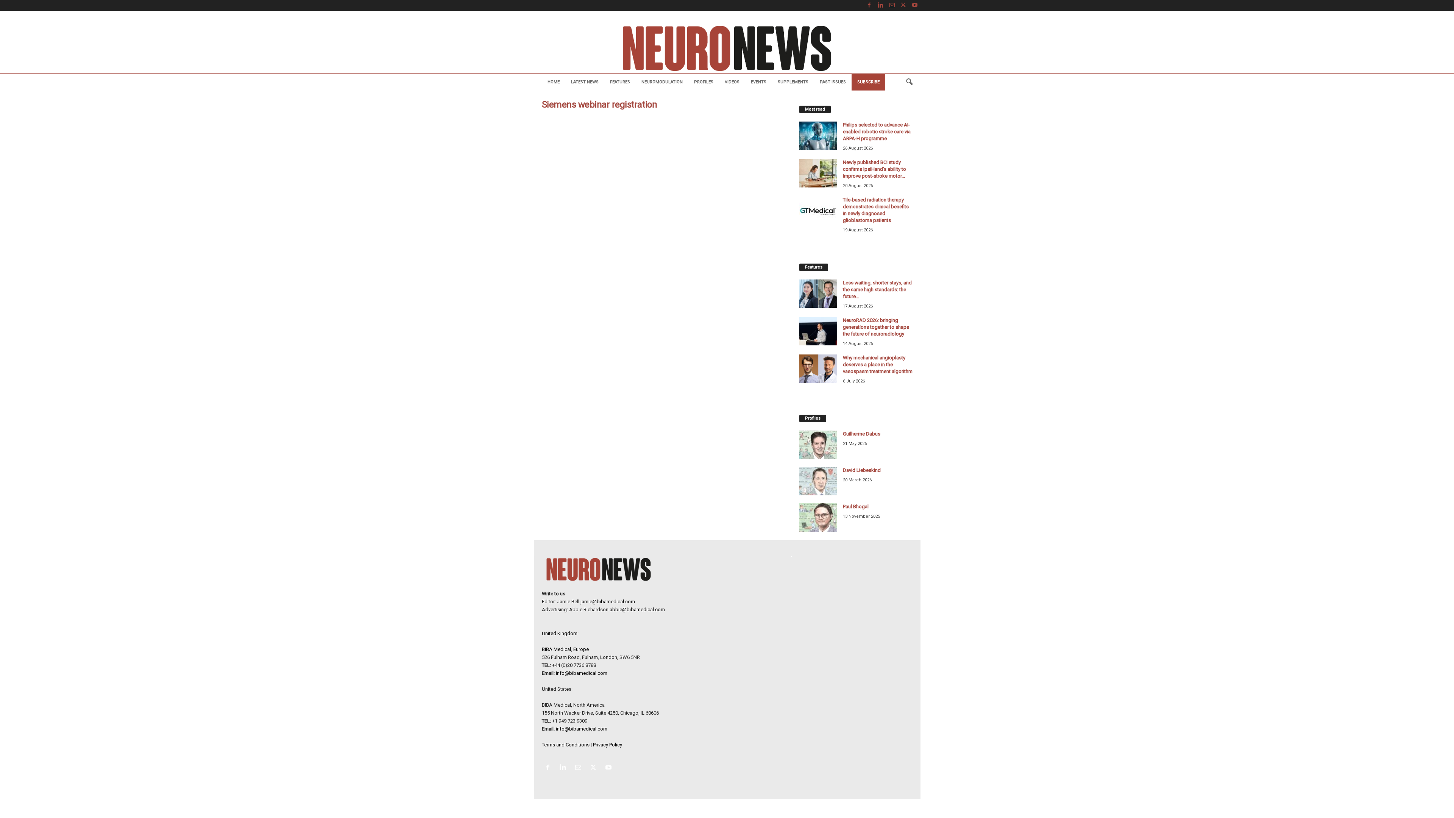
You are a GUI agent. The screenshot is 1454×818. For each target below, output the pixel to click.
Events (758, 82)
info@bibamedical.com (581, 673)
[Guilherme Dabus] (818, 445)
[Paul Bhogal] (818, 517)
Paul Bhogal (856, 506)
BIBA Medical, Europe (565, 649)
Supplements (793, 82)
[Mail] (892, 5)
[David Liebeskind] (818, 481)
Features (620, 82)
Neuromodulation (662, 82)
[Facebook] (869, 5)
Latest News (585, 82)
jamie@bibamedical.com (607, 601)
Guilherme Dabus (861, 434)
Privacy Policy (607, 745)
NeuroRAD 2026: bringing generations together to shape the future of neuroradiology (876, 327)
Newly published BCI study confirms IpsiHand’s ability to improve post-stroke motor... (874, 169)
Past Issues (833, 82)
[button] (909, 82)
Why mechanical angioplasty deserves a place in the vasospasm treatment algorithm (878, 364)
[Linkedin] (880, 5)
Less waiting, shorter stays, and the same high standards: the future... (877, 289)
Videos (732, 82)
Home (554, 82)
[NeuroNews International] (727, 47)
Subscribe (868, 82)
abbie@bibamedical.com (637, 609)
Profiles (703, 82)
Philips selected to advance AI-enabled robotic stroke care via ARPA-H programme (877, 131)
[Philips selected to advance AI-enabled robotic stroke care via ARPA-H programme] (818, 136)
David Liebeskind (862, 470)
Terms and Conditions (566, 745)
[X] (903, 5)
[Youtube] (914, 5)
